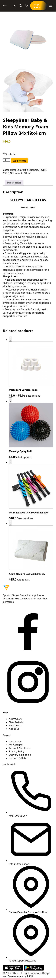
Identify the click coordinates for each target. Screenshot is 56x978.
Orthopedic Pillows (21, 173)
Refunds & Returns (19, 758)
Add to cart (19, 160)
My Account (15, 744)
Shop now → (37, 6)
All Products (16, 719)
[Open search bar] (20, 5)
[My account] (15, 6)
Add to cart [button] (23, 579)
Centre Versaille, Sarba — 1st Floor (28, 912)
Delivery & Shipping (20, 754)
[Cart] (26, 6)
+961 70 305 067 (18, 815)
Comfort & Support (27, 170)
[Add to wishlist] (10, 339)
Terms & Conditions (20, 748)
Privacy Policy (16, 751)
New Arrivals (16, 722)
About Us (14, 728)
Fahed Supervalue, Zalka (22, 960)
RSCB (30, 976)
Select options (32, 395)
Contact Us (15, 741)
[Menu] (50, 6)
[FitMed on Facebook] (28, 655)
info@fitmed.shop (19, 864)
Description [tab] (14, 182)
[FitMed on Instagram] (28, 706)
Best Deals (15, 725)
